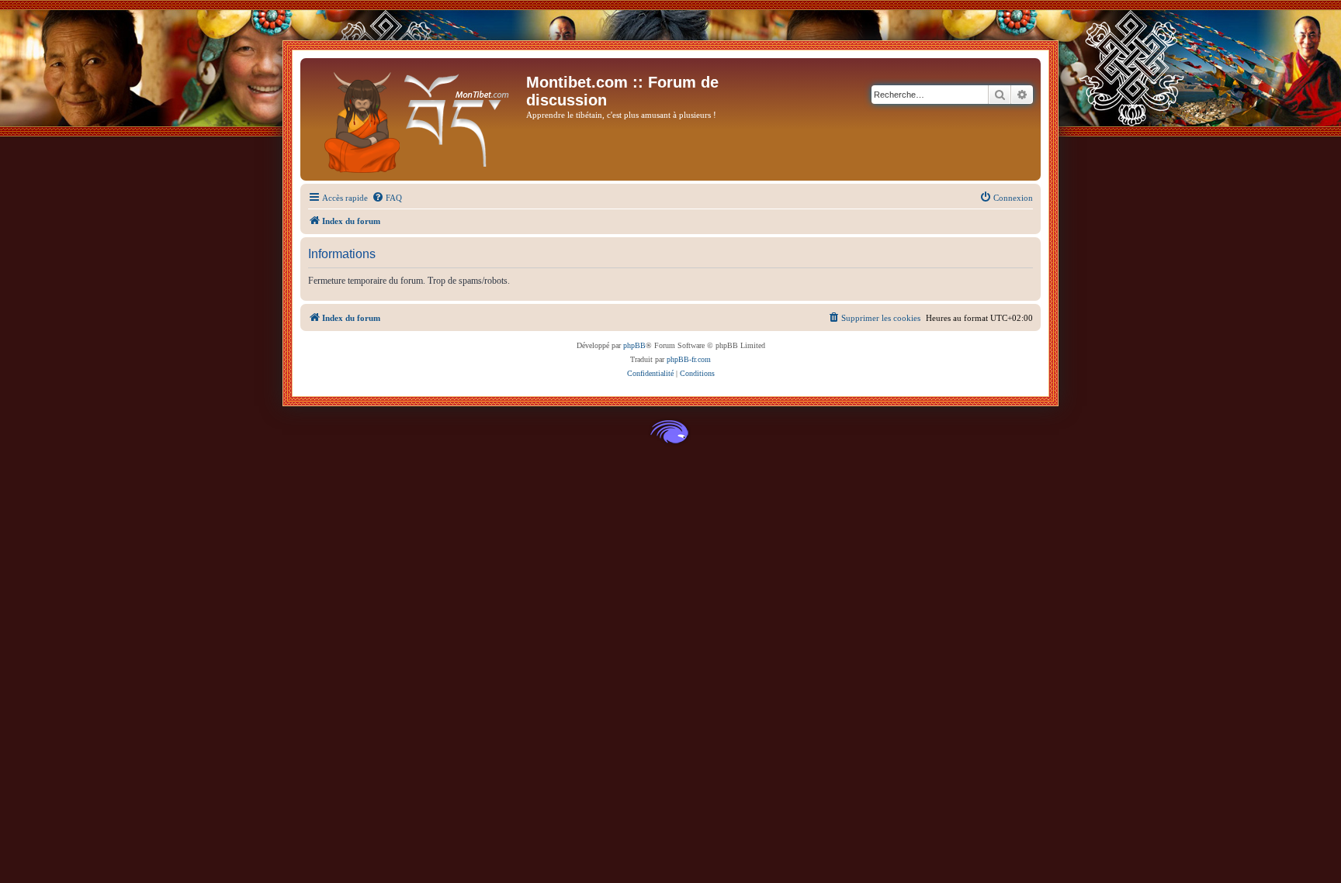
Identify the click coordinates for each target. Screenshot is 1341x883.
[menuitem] (387, 197)
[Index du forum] (415, 119)
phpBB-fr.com (689, 359)
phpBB (634, 345)
